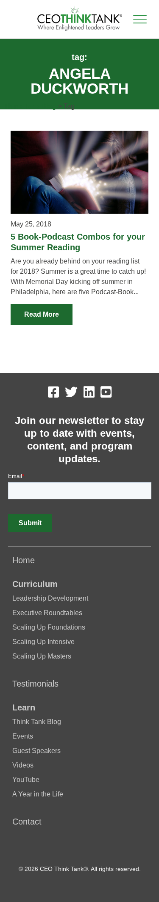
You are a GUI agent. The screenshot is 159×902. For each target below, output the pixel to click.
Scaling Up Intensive (43, 641)
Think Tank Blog (30, 106)
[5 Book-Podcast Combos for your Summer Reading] (79, 172)
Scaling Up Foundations (48, 627)
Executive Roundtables (47, 612)
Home (23, 560)
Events (22, 736)
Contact (27, 821)
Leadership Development (50, 598)
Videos (22, 765)
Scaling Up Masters (41, 656)
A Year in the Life (37, 794)
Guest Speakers (36, 750)
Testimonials (35, 683)
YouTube (25, 779)
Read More (41, 314)
